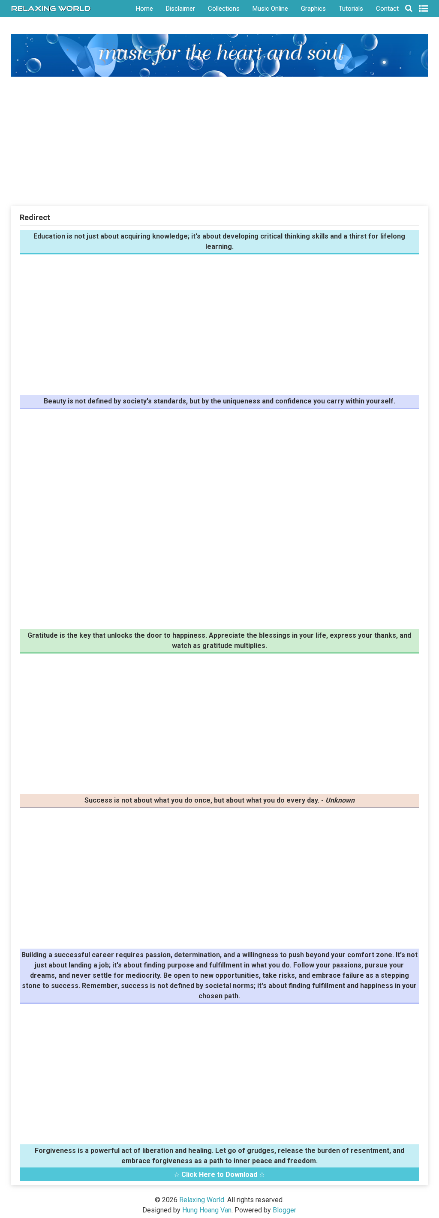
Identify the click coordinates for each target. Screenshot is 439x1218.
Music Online (270, 8)
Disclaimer (180, 8)
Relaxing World (201, 1200)
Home (144, 8)
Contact (387, 8)
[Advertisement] (219, 141)
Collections (224, 8)
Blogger (284, 1210)
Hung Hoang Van (207, 1210)
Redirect (35, 217)
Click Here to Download (219, 1174)
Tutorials (351, 8)
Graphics (313, 8)
